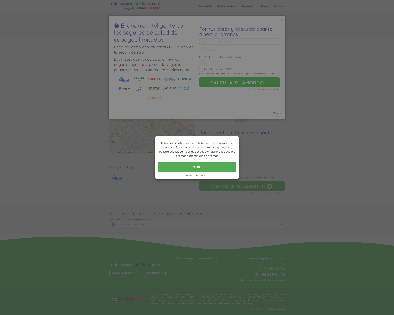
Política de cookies (191, 175)
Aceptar (197, 166)
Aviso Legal (206, 175)
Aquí (187, 151)
